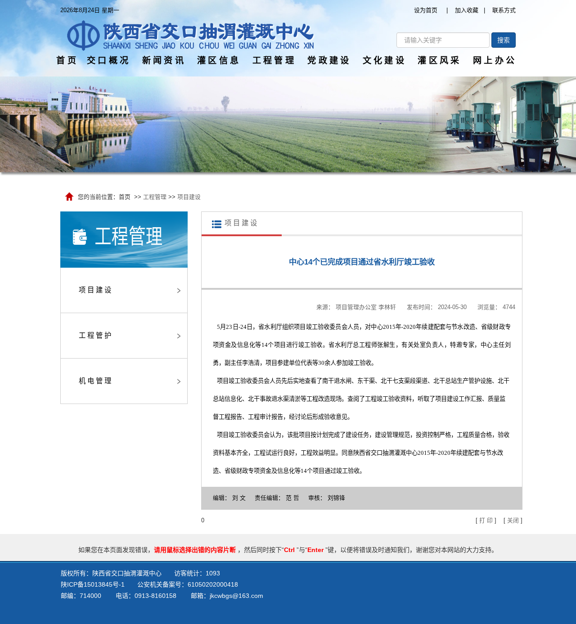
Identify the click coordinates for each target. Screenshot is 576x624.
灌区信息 (219, 60)
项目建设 (189, 196)
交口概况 (108, 60)
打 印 (486, 520)
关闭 (513, 520)
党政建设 (329, 60)
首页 (67, 60)
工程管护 (96, 335)
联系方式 (504, 10)
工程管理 (274, 60)
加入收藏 (466, 10)
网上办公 (495, 60)
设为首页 (425, 10)
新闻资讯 (164, 60)
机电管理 (96, 381)
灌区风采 (439, 60)
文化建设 (384, 60)
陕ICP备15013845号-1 (93, 584)
